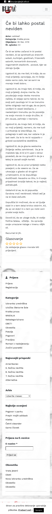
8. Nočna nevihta (14, 372)
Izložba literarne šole (17, 307)
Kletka (9, 419)
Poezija (9, 331)
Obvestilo (10, 482)
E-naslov (11, 443)
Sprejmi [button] (38, 510)
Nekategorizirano (15, 319)
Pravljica (10, 339)
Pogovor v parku (14, 411)
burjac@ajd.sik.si (19, 1)
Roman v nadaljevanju (17, 343)
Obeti (8, 474)
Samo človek (12, 427)
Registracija (12, 287)
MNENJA (10, 315)
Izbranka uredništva (16, 303)
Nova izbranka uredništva (19, 478)
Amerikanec (12, 364)
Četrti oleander (14, 423)
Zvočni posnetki (14, 347)
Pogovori (10, 335)
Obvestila (10, 327)
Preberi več (24, 510)
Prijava (9, 283)
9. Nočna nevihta (14, 368)
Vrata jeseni (12, 470)
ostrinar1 (16, 36)
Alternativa (11, 380)
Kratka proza (23, 39)
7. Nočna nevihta (14, 376)
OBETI (9, 323)
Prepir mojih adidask (17, 415)
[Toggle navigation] (46, 9)
